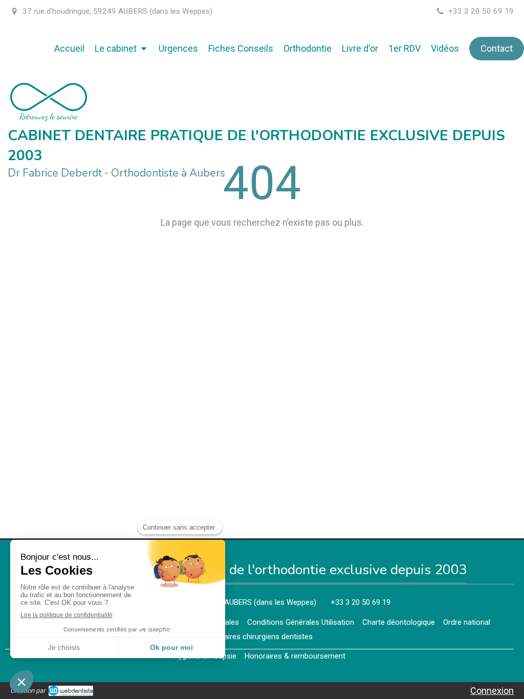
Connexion (492, 690)
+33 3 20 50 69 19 (360, 602)
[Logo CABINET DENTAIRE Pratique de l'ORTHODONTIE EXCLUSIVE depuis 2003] (48, 118)
